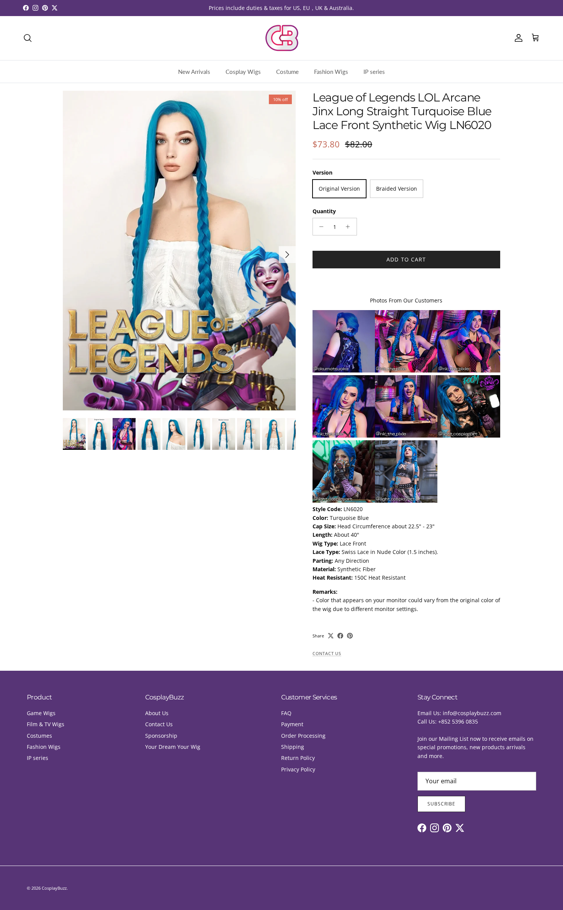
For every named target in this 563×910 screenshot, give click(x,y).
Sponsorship (161, 735)
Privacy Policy (298, 769)
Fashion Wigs (331, 71)
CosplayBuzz (54, 888)
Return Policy (298, 757)
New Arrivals (194, 71)
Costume (287, 71)
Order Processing (303, 735)
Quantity (324, 211)
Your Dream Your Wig (172, 746)
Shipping (292, 746)
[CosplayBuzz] (281, 38)
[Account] (517, 37)
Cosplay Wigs (243, 71)
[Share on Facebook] (340, 636)
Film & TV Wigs (45, 724)
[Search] (27, 37)
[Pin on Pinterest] (350, 636)
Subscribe (441, 804)
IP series (374, 71)
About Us (157, 713)
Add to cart (406, 259)
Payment (292, 724)
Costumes (39, 735)
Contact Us (327, 653)
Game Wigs (41, 713)
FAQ (286, 713)
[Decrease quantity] (319, 226)
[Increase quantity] (350, 226)
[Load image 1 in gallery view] (179, 250)
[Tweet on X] (331, 636)
